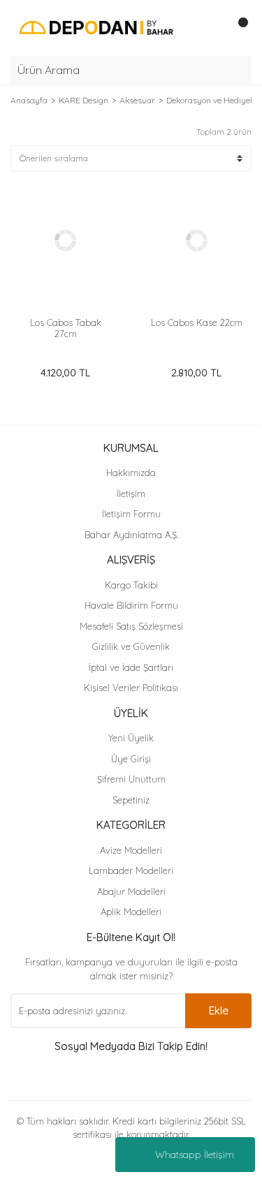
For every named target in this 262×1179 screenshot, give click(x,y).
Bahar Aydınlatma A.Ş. (131, 534)
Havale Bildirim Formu (131, 605)
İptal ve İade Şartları (131, 667)
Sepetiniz (131, 800)
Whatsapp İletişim (194, 1154)
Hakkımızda (131, 472)
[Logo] (96, 27)
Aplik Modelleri (131, 911)
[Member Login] (209, 27)
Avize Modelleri (131, 850)
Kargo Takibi (131, 585)
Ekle (218, 1010)
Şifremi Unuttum (131, 779)
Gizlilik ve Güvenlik (131, 646)
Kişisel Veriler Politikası (131, 687)
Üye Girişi (131, 758)
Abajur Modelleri (131, 891)
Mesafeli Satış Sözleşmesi (131, 626)
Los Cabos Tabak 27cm (65, 328)
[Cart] (238, 28)
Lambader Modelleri (131, 870)
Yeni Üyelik (131, 737)
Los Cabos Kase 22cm (196, 322)
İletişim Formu (131, 513)
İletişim (131, 493)
